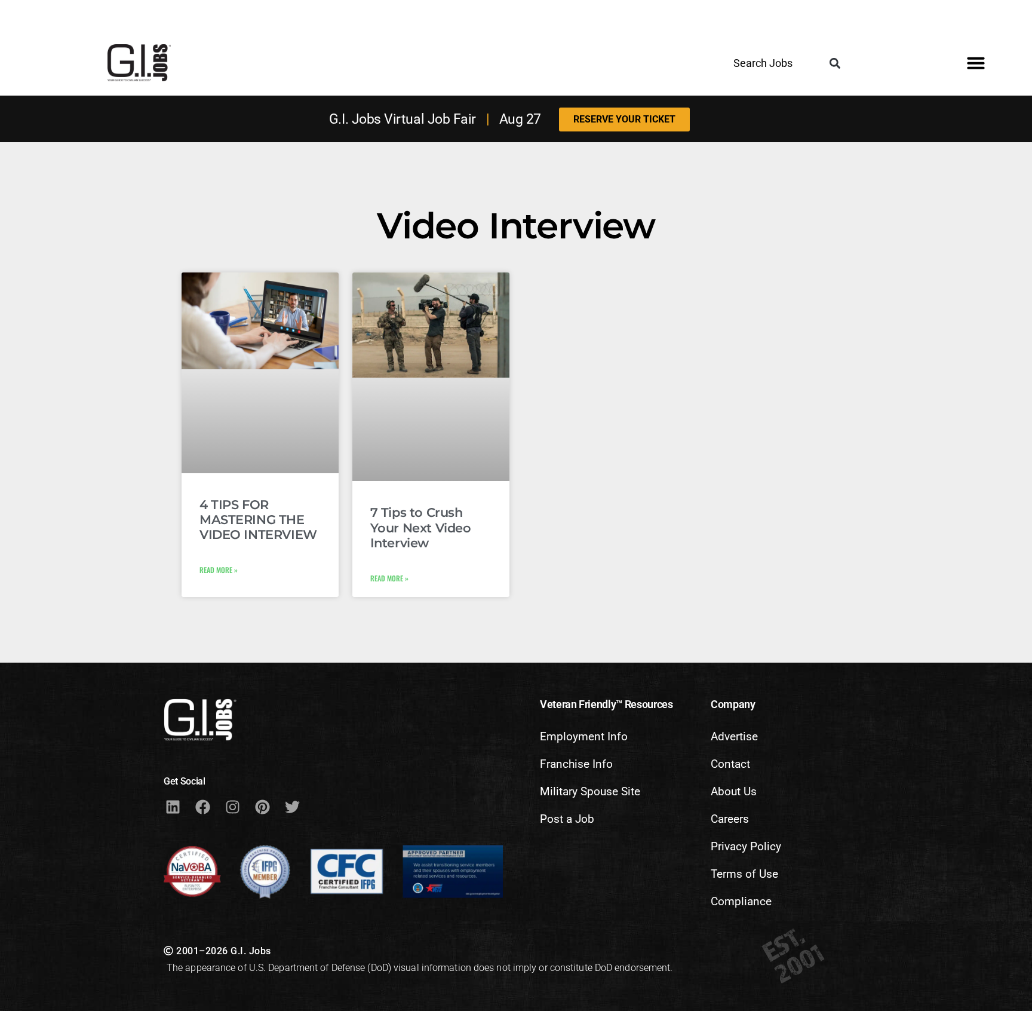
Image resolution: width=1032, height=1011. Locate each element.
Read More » (218, 570)
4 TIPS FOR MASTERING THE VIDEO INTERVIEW (258, 519)
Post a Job (567, 819)
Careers (730, 819)
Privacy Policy (746, 846)
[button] (835, 63)
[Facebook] (202, 807)
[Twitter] (292, 807)
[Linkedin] (173, 807)
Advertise (734, 736)
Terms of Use (744, 874)
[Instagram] (232, 807)
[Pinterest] (262, 807)
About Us (734, 791)
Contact (730, 764)
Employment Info (584, 736)
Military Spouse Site (590, 791)
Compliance (741, 901)
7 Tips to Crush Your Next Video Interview (420, 527)
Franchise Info (576, 764)
